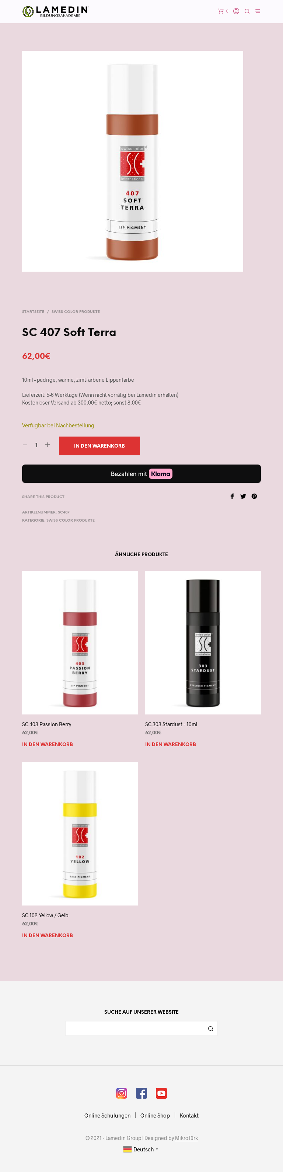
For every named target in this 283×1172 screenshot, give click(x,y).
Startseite (33, 312)
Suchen (210, 1028)
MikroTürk (186, 1138)
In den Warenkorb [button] (47, 744)
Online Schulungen (107, 1115)
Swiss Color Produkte (76, 312)
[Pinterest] (256, 496)
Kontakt (189, 1115)
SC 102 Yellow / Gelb (45, 915)
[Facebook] (234, 496)
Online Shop (155, 1115)
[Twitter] (245, 496)
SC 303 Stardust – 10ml (171, 724)
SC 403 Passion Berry (46, 724)
